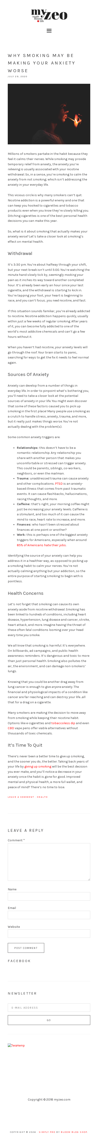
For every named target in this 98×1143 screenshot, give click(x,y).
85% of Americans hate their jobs (41, 545)
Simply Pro (47, 1132)
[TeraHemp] (16, 1045)
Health (42, 797)
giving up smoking (37, 766)
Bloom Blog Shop (74, 1132)
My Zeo (49, 16)
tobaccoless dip (63, 723)
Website (14, 927)
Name (12, 889)
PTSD (59, 484)
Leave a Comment (21, 797)
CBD (11, 728)
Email (12, 908)
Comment (16, 840)
